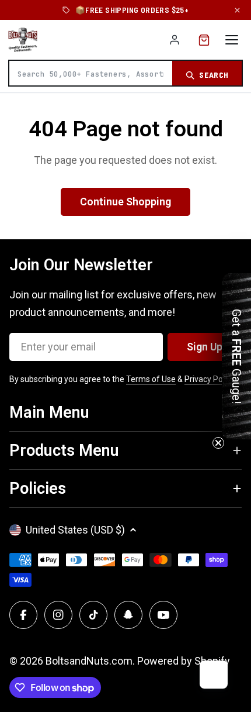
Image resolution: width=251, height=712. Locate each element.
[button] (236, 356)
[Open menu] (232, 40)
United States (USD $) (75, 530)
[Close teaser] (218, 443)
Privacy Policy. (210, 379)
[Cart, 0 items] (204, 40)
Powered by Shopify (183, 661)
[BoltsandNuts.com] (22, 39)
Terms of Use (151, 379)
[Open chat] (214, 675)
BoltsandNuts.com (89, 661)
